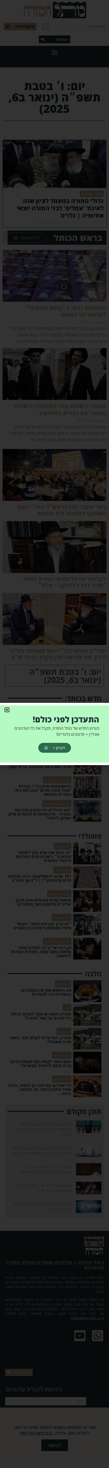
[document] (54, 734)
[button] (7, 710)
